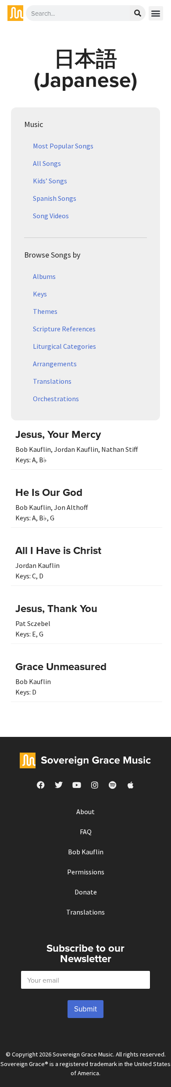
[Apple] (131, 785)
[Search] (138, 13)
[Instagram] (95, 785)
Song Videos (51, 215)
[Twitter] (59, 785)
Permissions (85, 871)
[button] (156, 13)
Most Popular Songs (63, 145)
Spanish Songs (54, 198)
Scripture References (64, 328)
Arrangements (55, 363)
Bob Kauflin (85, 851)
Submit (85, 1009)
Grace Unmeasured (61, 666)
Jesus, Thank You (56, 608)
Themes (45, 311)
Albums (44, 276)
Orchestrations (56, 398)
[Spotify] (113, 785)
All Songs (47, 163)
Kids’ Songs (50, 180)
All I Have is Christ (58, 550)
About (85, 811)
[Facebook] (41, 785)
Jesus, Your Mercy (58, 434)
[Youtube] (77, 785)
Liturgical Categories (64, 346)
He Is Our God (48, 492)
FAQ (86, 831)
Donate (86, 891)
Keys (40, 293)
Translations (52, 381)
